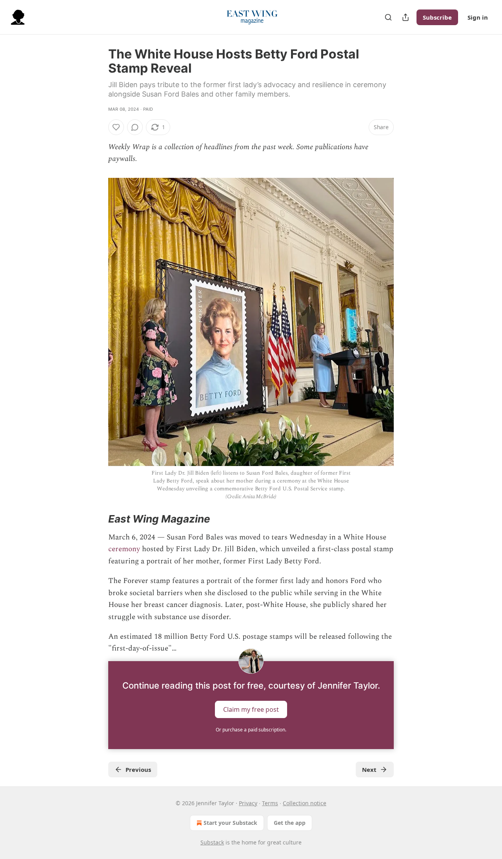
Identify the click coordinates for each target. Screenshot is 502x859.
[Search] (388, 17)
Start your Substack (230, 822)
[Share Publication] (405, 17)
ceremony (124, 549)
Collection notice (304, 803)
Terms (270, 803)
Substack (212, 842)
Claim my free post (251, 709)
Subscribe (437, 17)
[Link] (97, 519)
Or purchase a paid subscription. (251, 729)
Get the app (290, 822)
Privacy (248, 803)
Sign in (477, 17)
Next (369, 769)
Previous (138, 769)
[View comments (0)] (135, 127)
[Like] (116, 127)
